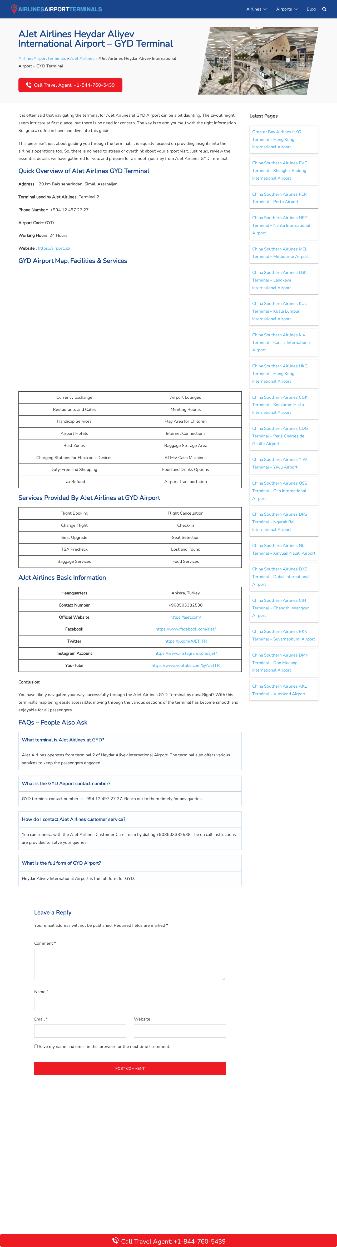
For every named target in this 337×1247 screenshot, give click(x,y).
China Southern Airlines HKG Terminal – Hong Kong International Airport (280, 373)
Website (142, 1019)
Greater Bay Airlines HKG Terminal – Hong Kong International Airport (276, 139)
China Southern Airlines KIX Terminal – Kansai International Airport (281, 342)
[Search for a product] (324, 9)
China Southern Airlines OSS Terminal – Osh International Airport (279, 490)
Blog (311, 9)
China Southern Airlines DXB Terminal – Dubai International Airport (281, 576)
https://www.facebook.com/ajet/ (186, 629)
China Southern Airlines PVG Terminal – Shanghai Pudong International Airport (280, 170)
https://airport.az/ (54, 248)
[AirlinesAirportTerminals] (56, 9)
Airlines (253, 9)
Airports (284, 9)
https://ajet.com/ (185, 617)
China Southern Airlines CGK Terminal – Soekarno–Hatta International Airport (280, 405)
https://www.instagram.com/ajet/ (186, 653)
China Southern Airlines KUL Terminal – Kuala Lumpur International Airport (279, 311)
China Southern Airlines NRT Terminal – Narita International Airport (281, 225)
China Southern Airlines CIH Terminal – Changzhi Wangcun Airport (281, 608)
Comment (45, 943)
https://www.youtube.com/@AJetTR (186, 665)
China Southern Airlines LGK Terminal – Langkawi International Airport (279, 280)
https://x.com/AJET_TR (186, 641)
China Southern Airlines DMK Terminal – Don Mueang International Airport (280, 662)
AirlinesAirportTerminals (42, 58)
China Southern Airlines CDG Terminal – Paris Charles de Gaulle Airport (280, 436)
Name (41, 992)
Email (41, 1019)
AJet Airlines (82, 58)
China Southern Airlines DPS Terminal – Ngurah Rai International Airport (279, 522)
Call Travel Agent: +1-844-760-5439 (74, 85)
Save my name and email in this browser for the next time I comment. (104, 1046)
